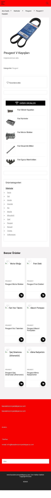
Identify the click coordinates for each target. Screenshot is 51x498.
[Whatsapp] (6, 495)
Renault (9, 227)
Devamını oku (21, 295)
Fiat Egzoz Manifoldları (26, 160)
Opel (8, 219)
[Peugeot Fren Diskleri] (36, 270)
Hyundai (10, 204)
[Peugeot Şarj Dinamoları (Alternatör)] (14, 359)
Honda (9, 200)
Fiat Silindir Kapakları (25, 110)
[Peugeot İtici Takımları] (14, 314)
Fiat (8, 196)
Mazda (9, 212)
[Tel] (19, 495)
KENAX (25, 482)
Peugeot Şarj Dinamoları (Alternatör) (14, 374)
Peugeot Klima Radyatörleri (33, 374)
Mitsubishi (10, 215)
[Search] (47, 3)
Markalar (17, 11)
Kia (8, 208)
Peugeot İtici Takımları (14, 328)
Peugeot (28, 11)
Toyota (9, 231)
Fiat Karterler (22, 119)
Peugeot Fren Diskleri (35, 284)
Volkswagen (11, 234)
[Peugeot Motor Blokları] (14, 270)
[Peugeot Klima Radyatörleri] (36, 359)
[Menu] (3, 3)
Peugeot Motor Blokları (14, 284)
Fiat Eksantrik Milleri (25, 146)
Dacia (9, 192)
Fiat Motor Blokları (24, 132)
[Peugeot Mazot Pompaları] (36, 314)
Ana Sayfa (5, 11)
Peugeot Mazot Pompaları (33, 329)
